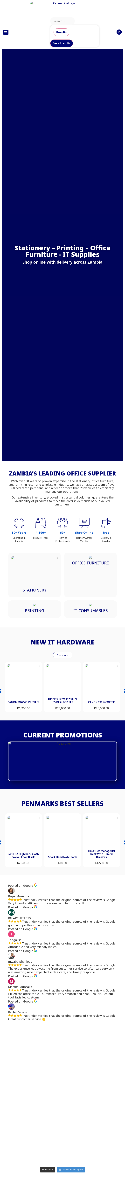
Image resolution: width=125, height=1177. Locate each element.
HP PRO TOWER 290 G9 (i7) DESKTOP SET (62, 700)
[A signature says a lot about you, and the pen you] (35, 1045)
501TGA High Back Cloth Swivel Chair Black (23, 855)
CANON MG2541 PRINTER (23, 702)
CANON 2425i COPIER (101, 702)
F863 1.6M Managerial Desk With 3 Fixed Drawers (101, 854)
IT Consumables (90, 610)
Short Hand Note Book (62, 857)
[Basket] (119, 32)
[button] (5, 32)
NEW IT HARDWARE (62, 642)
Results (61, 32)
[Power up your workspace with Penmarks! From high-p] (90, 1056)
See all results (61, 43)
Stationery (35, 590)
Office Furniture (90, 563)
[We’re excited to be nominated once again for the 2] (90, 1125)
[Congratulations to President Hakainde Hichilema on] (35, 1113)
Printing (34, 610)
